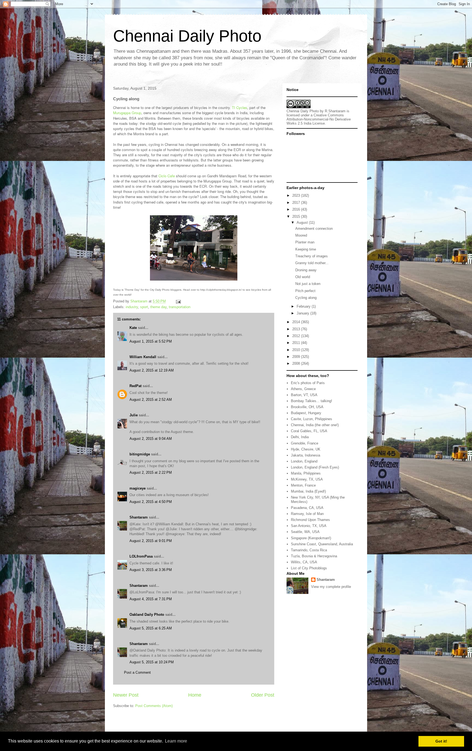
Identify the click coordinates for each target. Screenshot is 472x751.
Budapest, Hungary (306, 413)
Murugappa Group (127, 112)
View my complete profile (331, 587)
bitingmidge (139, 454)
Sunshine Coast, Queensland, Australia (322, 544)
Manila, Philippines (306, 473)
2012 (296, 336)
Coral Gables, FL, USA (309, 431)
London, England (304, 461)
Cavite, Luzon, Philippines (311, 419)
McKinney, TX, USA (307, 479)
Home (194, 695)
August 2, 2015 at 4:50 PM (150, 502)
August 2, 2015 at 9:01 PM (150, 541)
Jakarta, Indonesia (305, 455)
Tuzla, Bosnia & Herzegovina (314, 556)
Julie (133, 415)
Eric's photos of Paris (308, 383)
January (303, 313)
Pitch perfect (305, 291)
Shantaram (138, 517)
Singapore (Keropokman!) (311, 538)
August (303, 222)
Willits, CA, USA (304, 562)
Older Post (262, 695)
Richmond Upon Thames (310, 520)
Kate (133, 328)
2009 (296, 357)
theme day (158, 307)
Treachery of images (311, 256)
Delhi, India (300, 437)
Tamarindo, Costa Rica (309, 550)
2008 (296, 363)
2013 (296, 329)
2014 (296, 322)
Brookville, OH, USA (307, 407)
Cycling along (306, 298)
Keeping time (305, 249)
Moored (301, 235)
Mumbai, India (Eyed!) (308, 491)
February (304, 306)
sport (144, 307)
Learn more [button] (176, 741)
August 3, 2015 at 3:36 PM (150, 570)
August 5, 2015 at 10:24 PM (151, 662)
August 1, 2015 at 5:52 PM (150, 341)
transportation (179, 307)
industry (132, 307)
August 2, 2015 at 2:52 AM (150, 399)
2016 (296, 209)
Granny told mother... (312, 263)
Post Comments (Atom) (154, 706)
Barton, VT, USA (304, 395)
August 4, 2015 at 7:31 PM (150, 599)
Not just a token (307, 284)
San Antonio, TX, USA (308, 526)
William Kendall (142, 357)
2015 (296, 216)
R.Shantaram (335, 111)
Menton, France (303, 485)
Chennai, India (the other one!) (315, 425)
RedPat (135, 386)
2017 (296, 203)
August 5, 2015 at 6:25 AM (150, 628)
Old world (302, 277)
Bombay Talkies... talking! (311, 401)
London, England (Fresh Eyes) (315, 467)
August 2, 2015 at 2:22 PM (150, 472)
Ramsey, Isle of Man (307, 514)
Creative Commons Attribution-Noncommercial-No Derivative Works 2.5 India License (319, 119)
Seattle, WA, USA (305, 532)
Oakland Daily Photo (146, 614)
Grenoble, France (304, 443)
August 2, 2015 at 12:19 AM (151, 370)
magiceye (137, 488)
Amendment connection (314, 228)
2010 (296, 350)
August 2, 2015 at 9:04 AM (150, 439)
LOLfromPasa (141, 556)
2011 (296, 343)
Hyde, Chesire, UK (305, 449)
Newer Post (125, 695)
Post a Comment (137, 672)
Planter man (304, 242)
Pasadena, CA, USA (307, 508)
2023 (296, 195)
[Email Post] (178, 301)
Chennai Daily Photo (187, 36)
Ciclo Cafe (166, 175)
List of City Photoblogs (309, 568)
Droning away (306, 270)
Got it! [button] (441, 741)
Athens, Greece (303, 389)
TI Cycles (239, 107)
